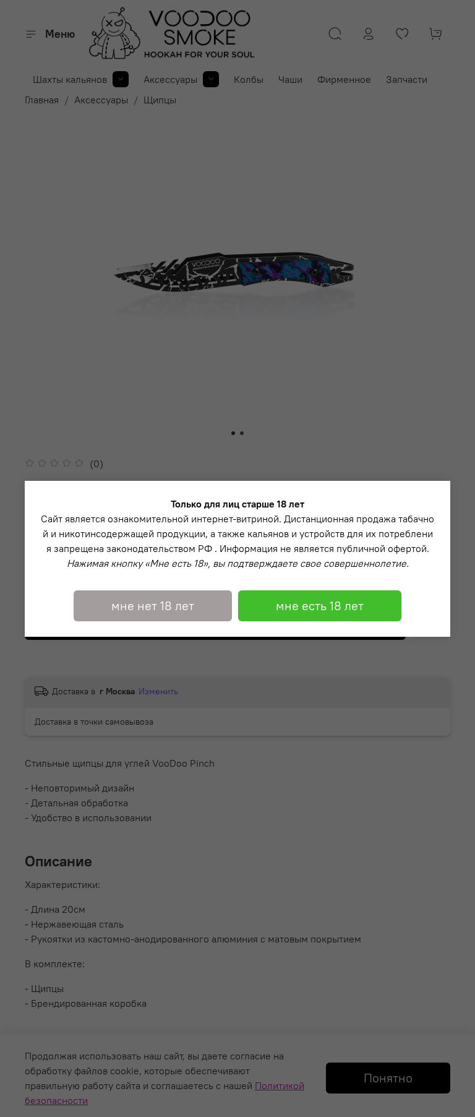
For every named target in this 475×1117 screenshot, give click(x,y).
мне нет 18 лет (152, 605)
